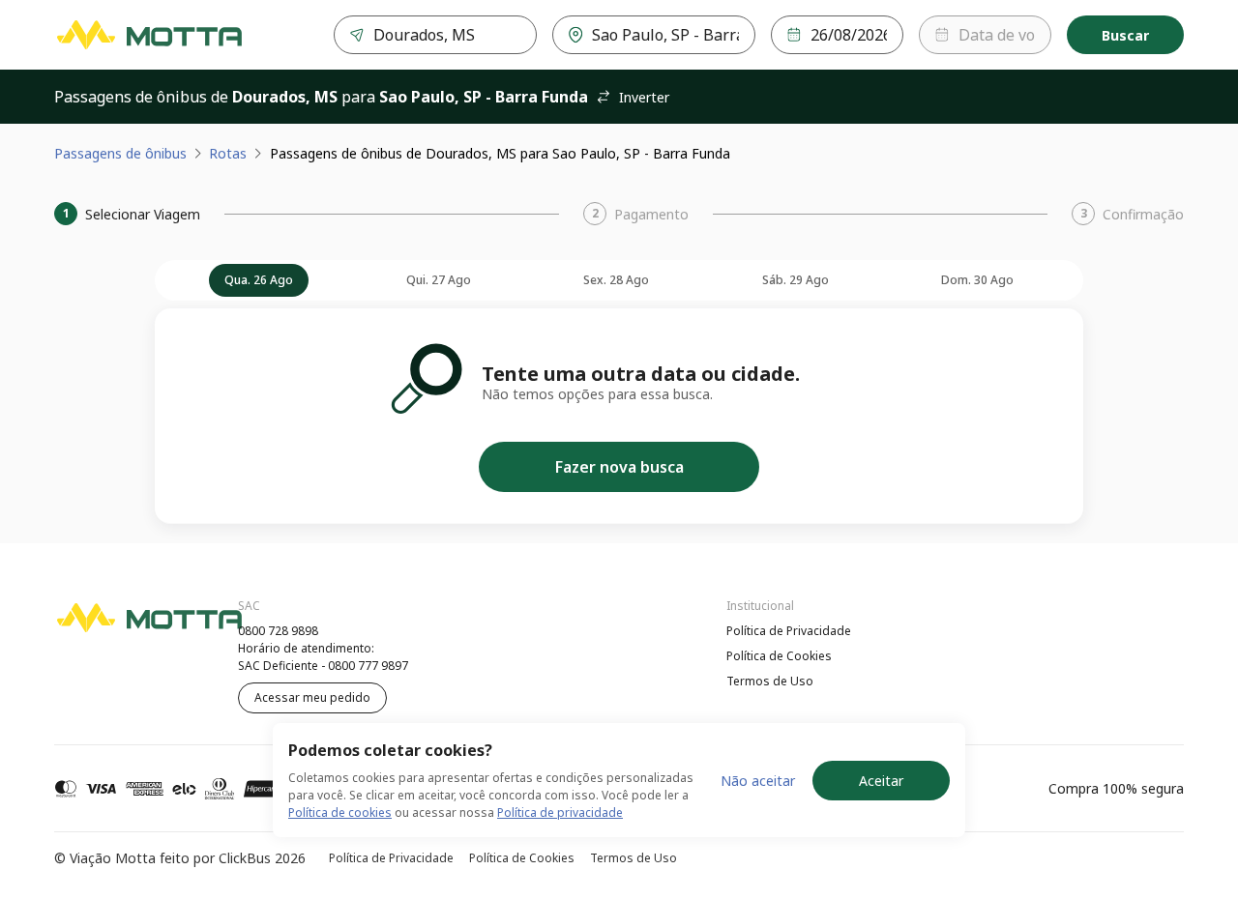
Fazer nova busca (619, 467)
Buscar (1125, 35)
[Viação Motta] (149, 34)
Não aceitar (758, 780)
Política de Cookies (779, 656)
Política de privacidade (560, 812)
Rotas (228, 153)
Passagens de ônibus (120, 153)
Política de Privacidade (788, 631)
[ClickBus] (107, 628)
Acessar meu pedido (312, 697)
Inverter (644, 97)
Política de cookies (340, 812)
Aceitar (881, 780)
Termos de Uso (769, 681)
